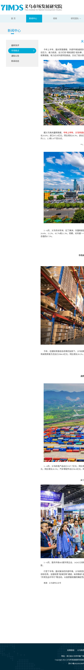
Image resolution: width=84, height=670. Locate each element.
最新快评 (15, 45)
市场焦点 (15, 51)
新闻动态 (15, 61)
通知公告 (15, 56)
